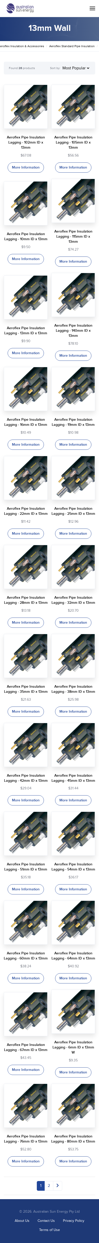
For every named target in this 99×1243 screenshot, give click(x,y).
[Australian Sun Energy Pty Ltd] (20, 8)
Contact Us (46, 1221)
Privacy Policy (73, 1221)
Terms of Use (49, 1230)
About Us (22, 1221)
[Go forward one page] (57, 1186)
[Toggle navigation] (92, 8)
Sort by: (55, 68)
